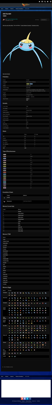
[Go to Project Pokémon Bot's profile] (4, 19)
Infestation (5, 276)
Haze (19, 225)
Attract (4, 266)
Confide (4, 284)
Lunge (4, 356)
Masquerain (9, 201)
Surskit (8, 197)
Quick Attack (21, 213)
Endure (4, 342)
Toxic (4, 239)
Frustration (5, 252)
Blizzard (4, 247)
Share (37, 19)
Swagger (5, 278)
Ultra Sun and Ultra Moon (8, 25)
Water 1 (27, 98)
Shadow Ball (5, 258)
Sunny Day (5, 243)
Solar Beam (5, 254)
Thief (4, 268)
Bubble (19, 211)
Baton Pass (20, 228)
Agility (19, 221)
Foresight (5, 292)
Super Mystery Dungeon (26, 25)
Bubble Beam (21, 219)
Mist (19, 223)
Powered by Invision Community (26, 402)
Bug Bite (5, 325)
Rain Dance (5, 250)
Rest (4, 264)
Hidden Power (6, 241)
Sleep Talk (5, 280)
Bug (27, 99)
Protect (4, 249)
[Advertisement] (26, 388)
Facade (4, 262)
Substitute (5, 282)
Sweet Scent (20, 215)
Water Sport (20, 217)
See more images (6, 73)
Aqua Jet (20, 226)
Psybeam (5, 302)
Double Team (6, 260)
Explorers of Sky (35, 25)
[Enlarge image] (26, 50)
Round (4, 270)
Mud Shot (5, 297)
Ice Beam (5, 245)
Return (4, 256)
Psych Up (5, 274)
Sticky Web (20, 230)
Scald (4, 272)
